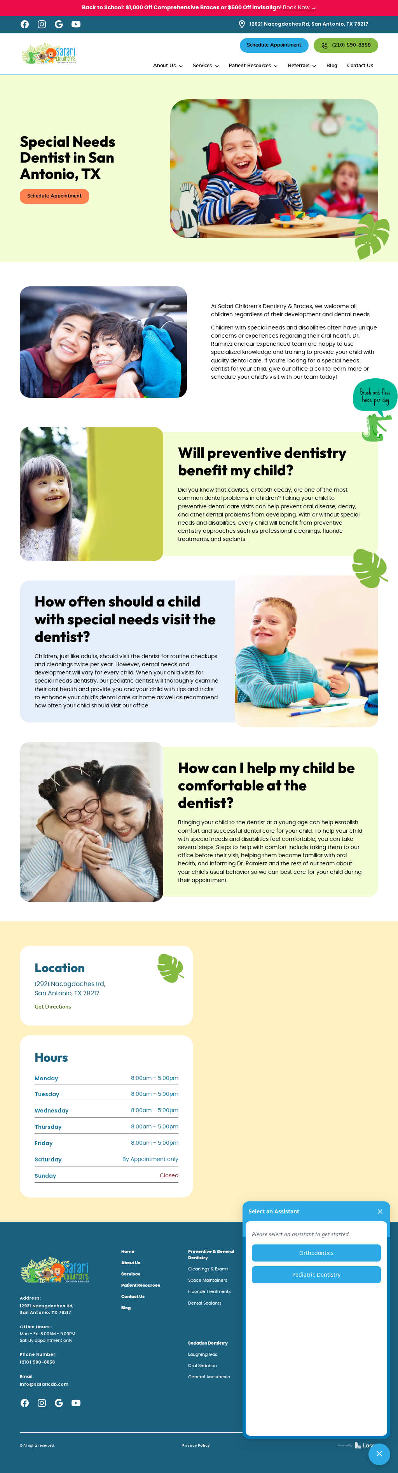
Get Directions (53, 1007)
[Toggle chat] (379, 1454)
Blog (331, 65)
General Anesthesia (209, 1377)
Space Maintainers (207, 1280)
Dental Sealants (205, 1303)
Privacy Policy (196, 1445)
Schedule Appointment (274, 45)
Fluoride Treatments (209, 1291)
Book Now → (299, 7)
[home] (49, 53)
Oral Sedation (202, 1366)
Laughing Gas (202, 1354)
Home (127, 1251)
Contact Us (360, 65)
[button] (168, 66)
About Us (130, 1263)
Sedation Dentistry (208, 1343)
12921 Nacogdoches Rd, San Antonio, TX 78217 (46, 1309)
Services (130, 1274)
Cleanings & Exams (208, 1269)
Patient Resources (140, 1285)
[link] (358, 1445)
